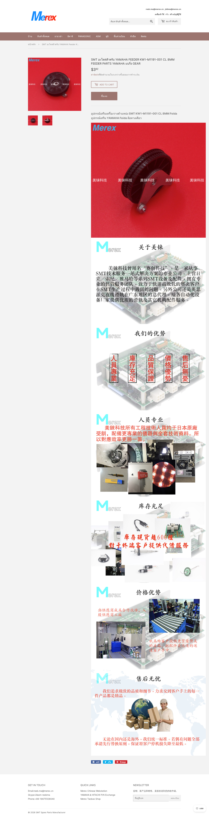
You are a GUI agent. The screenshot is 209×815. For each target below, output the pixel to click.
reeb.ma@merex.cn (43, 791)
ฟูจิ (107, 36)
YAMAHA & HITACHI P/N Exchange (97, 795)
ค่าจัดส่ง (95, 74)
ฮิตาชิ (70, 36)
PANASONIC (84, 36)
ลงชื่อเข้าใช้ (159, 14)
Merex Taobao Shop (90, 799)
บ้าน (30, 36)
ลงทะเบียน (175, 798)
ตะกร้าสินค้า (172, 21)
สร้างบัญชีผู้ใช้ (175, 14)
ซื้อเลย (104, 96)
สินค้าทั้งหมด (43, 36)
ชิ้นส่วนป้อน (119, 36)
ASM (98, 36)
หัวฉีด (133, 36)
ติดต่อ (143, 36)
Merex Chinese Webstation (93, 791)
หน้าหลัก (32, 44)
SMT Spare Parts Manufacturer (50, 812)
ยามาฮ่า (58, 36)
